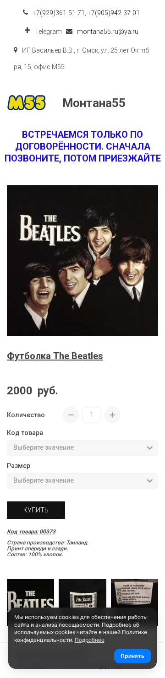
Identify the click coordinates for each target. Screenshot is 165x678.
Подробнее (89, 639)
